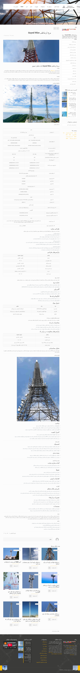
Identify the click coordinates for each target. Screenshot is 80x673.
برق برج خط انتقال (73, 55)
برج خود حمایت (44, 650)
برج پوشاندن (74, 65)
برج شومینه (74, 68)
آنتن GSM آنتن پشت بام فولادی (12, 562)
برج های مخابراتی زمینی (72, 47)
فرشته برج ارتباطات (72, 44)
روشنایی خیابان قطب (43, 653)
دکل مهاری (74, 73)
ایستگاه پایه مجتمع (43, 657)
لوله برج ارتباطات (73, 52)
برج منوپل (74, 70)
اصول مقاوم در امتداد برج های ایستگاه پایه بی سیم (51, 586)
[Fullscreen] (4, 647)
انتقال (71, 648)
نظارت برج (74, 76)
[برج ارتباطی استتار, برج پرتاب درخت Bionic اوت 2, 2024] (1, 667)
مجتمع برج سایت (73, 49)
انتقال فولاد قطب (73, 84)
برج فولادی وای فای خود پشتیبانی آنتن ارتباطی (14, 592)
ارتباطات (67, 648)
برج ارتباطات (52, 70)
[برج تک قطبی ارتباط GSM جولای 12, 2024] (79, 667)
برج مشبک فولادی (44, 659)
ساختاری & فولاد (71, 645)
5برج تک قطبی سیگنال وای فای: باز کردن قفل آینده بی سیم (31, 620)
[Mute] (6, 647)
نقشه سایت (72, 654)
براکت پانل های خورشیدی (72, 78)
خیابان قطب (74, 81)
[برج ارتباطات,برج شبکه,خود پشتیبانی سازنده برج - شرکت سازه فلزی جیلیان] (69, 6)
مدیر (50, 539)
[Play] (15, 647)
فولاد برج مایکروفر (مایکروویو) (71, 60)
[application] (10, 645)
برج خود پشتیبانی (73, 57)
